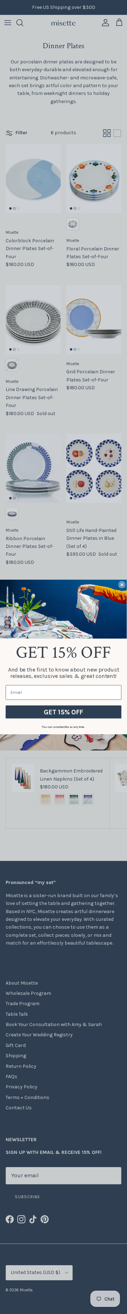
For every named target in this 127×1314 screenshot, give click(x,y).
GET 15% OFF (63, 712)
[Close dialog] (122, 585)
